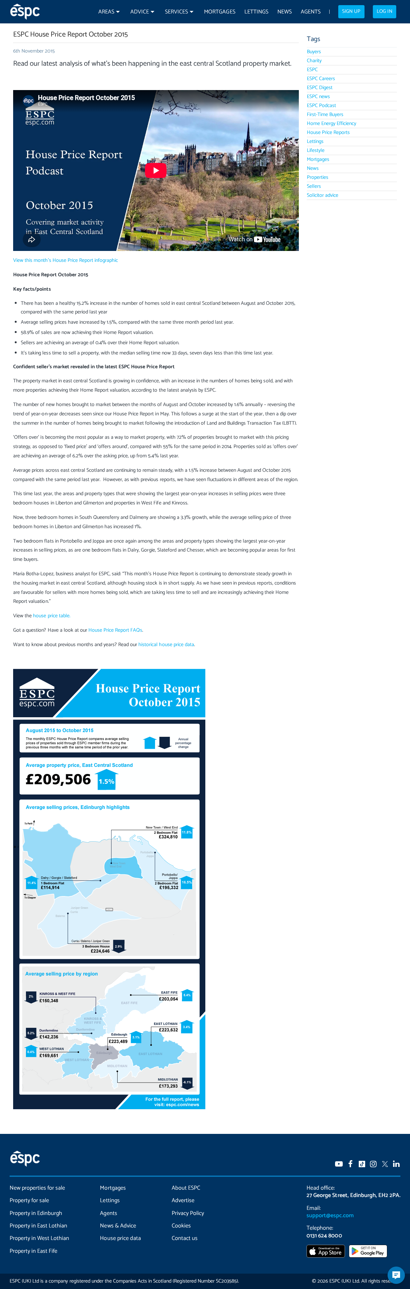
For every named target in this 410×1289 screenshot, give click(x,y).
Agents (311, 12)
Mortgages (219, 12)
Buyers (314, 51)
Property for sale (29, 1200)
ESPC (312, 69)
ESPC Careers (321, 78)
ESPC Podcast (321, 105)
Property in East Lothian (38, 1226)
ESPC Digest (319, 87)
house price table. (51, 615)
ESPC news (318, 96)
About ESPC (186, 1188)
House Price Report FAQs (115, 630)
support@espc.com (330, 1215)
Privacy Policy (188, 1213)
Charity (314, 60)
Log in (384, 11)
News (284, 12)
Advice (139, 12)
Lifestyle (315, 150)
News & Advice (118, 1226)
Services (176, 12)
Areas (106, 12)
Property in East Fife (33, 1251)
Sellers (314, 186)
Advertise (183, 1200)
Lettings (256, 12)
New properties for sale (37, 1188)
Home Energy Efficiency (331, 123)
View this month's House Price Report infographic (65, 260)
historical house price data (166, 644)
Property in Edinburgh (36, 1213)
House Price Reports (328, 132)
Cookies (181, 1226)
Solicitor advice (322, 195)
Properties (317, 177)
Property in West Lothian (39, 1238)
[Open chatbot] (396, 1275)
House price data (120, 1238)
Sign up (351, 11)
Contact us (185, 1238)
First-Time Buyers (325, 114)
